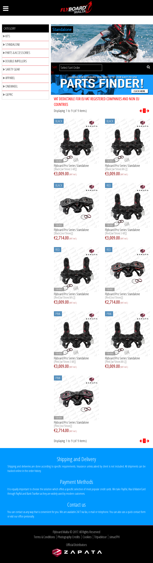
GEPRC (9, 94)
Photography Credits (69, 537)
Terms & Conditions (44, 537)
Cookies (87, 537)
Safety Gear (12, 69)
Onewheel (11, 86)
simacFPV (114, 537)
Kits (7, 36)
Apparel (10, 78)
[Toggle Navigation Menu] (5, 9)
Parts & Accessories (17, 52)
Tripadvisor (100, 537)
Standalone (12, 44)
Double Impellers (16, 61)
